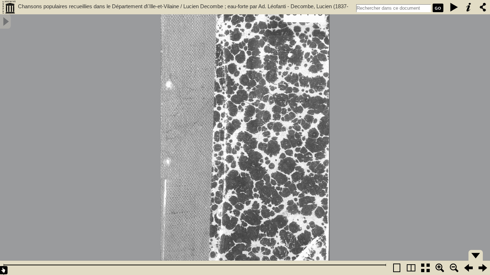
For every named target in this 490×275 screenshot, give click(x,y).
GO (438, 8)
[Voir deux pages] (411, 268)
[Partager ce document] (483, 7)
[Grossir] (440, 268)
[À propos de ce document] (468, 7)
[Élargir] (454, 268)
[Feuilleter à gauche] (468, 268)
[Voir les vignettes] (425, 268)
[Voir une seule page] (397, 268)
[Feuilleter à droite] (483, 268)
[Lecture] (454, 7)
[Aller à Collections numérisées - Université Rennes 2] (9, 7)
